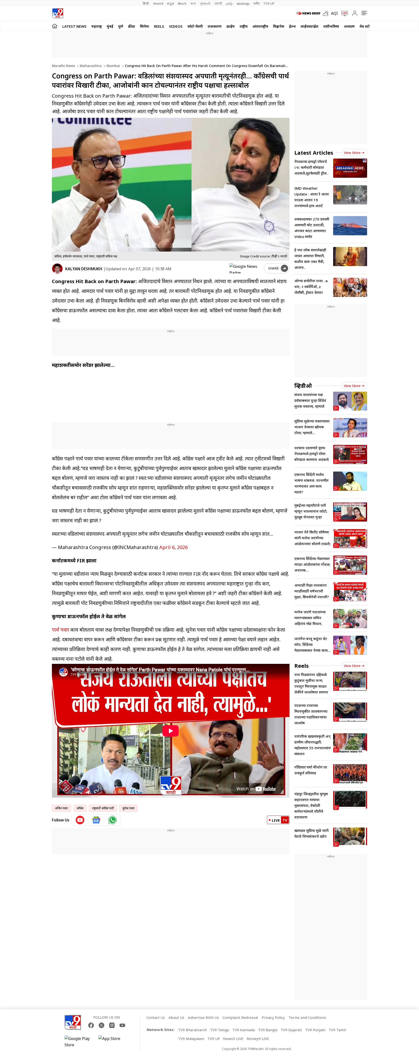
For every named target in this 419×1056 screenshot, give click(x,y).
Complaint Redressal (240, 1017)
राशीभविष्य (331, 26)
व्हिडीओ (303, 385)
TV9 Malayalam (191, 1038)
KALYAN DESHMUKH (83, 268)
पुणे (120, 26)
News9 (158, 3)
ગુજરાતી (205, 3)
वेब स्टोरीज (367, 26)
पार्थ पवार (60, 629)
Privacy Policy (273, 1017)
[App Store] (113, 1041)
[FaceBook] (91, 1025)
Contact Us (155, 1017)
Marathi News (63, 65)
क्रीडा (131, 26)
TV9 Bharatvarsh (192, 1029)
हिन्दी (146, 3)
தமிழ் (229, 3)
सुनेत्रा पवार (128, 808)
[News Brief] (308, 13)
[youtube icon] (80, 820)
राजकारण (215, 26)
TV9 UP (213, 1038)
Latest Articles (313, 152)
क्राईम (230, 26)
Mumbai (112, 65)
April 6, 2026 (173, 547)
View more (352, 152)
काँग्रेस (80, 808)
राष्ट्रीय (244, 26)
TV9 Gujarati (291, 1029)
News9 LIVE (233, 1038)
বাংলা (193, 3)
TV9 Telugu (219, 1029)
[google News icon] (96, 820)
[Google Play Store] (79, 1041)
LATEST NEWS (74, 26)
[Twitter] (101, 1025)
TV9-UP (268, 3)
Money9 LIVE (258, 1038)
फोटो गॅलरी (195, 26)
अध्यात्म (349, 26)
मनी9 (256, 3)
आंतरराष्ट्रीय (260, 26)
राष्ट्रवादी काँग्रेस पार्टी (103, 808)
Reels (159, 26)
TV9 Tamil (337, 1029)
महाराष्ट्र (96, 26)
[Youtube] (122, 1025)
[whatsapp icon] (113, 820)
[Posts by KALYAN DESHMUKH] (57, 268)
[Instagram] (112, 1025)
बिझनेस (278, 26)
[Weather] (327, 13)
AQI (334, 13)
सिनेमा (144, 26)
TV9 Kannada (243, 1029)
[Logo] (57, 13)
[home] (54, 26)
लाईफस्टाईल (309, 26)
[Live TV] (343, 13)
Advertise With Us (203, 1017)
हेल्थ (292, 26)
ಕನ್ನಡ (170, 3)
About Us (176, 1017)
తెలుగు (182, 3)
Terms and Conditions (307, 1017)
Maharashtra (90, 65)
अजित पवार (61, 808)
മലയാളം (243, 3)
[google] (245, 268)
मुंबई (110, 26)
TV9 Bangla (267, 1029)
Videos (176, 26)
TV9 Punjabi (315, 1029)
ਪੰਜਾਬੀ (218, 3)
